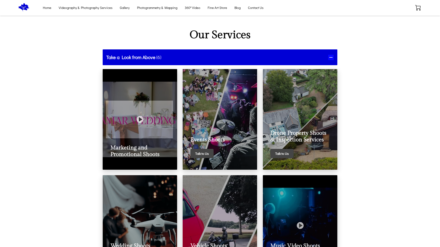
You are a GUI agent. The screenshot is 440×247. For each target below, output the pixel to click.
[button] (220, 57)
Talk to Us (202, 153)
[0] (418, 8)
